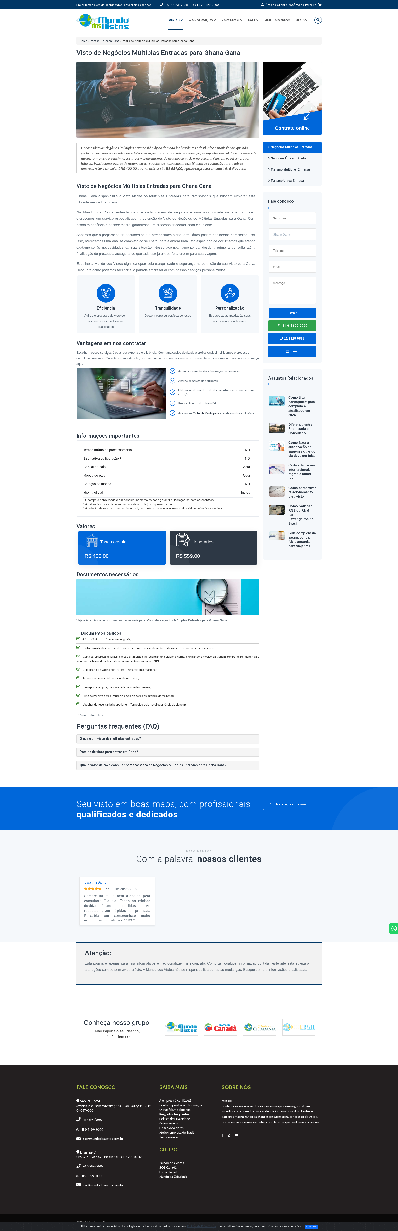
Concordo (311, 1226)
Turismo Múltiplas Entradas (290, 169)
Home (83, 40)
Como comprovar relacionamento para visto (302, 492)
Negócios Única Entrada (288, 158)
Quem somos (168, 1123)
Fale (252, 20)
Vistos (175, 20)
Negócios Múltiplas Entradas (291, 147)
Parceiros (231, 20)
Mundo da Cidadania (173, 1177)
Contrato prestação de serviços (180, 1105)
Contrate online (292, 128)
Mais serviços (200, 20)
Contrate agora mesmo (287, 804)
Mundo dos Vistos (171, 1163)
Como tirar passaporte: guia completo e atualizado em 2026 (301, 406)
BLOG (300, 20)
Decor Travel (168, 1172)
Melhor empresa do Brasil (176, 1132)
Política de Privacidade (174, 1119)
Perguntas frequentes (174, 1114)
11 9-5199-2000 (294, 326)
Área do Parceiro (304, 4)
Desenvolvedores (171, 1128)
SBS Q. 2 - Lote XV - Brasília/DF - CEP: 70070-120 (109, 1157)
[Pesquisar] (318, 20)
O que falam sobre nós (175, 1110)
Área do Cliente (276, 4)
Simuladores (276, 20)
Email (294, 351)
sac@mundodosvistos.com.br (103, 1139)
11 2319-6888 (294, 338)
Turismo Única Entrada (287, 180)
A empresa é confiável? (175, 1101)
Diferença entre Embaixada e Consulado (300, 429)
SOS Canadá (168, 1167)
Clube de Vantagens (206, 413)
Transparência (168, 1137)
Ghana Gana (111, 40)
